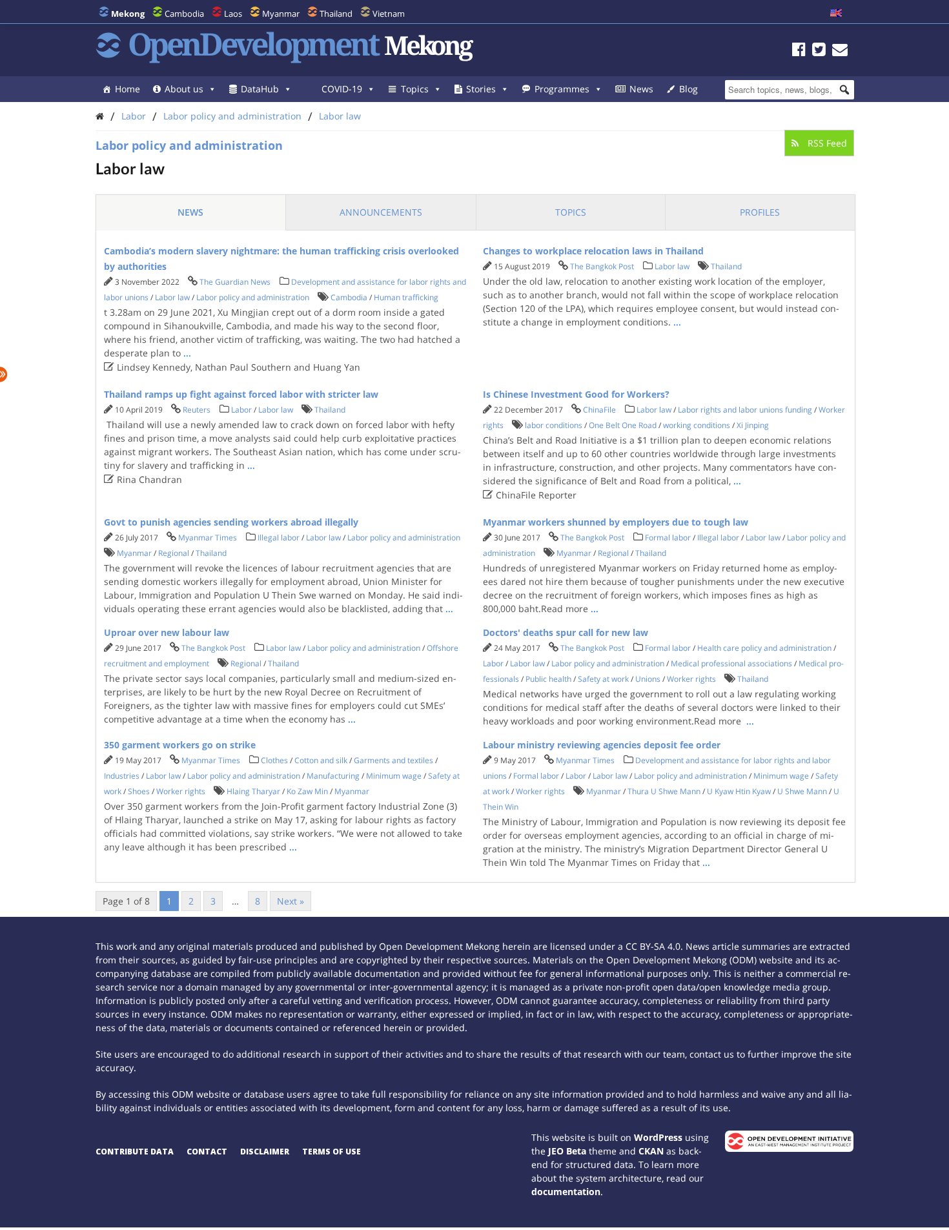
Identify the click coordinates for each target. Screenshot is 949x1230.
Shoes (139, 791)
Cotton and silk (320, 760)
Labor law (340, 116)
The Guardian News (234, 281)
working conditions (696, 425)
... (187, 353)
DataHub (260, 89)
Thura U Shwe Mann (664, 791)
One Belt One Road (623, 425)
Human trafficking (406, 297)
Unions (647, 678)
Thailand (336, 13)
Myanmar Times (207, 537)
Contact (207, 1151)
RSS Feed (826, 143)
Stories (481, 89)
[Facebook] (799, 51)
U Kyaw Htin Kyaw (739, 791)
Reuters (196, 409)
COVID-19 (341, 89)
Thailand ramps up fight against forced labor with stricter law (241, 394)
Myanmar (281, 13)
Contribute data (135, 1151)
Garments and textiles (393, 760)
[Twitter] (819, 51)
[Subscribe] (840, 51)
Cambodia (184, 13)
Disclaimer (264, 1151)
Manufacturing (333, 775)
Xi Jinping (753, 425)
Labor (133, 116)
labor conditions (553, 425)
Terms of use (331, 1151)
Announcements (381, 212)
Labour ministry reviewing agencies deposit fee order (601, 745)
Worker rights (691, 678)
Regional (173, 553)
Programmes (562, 89)
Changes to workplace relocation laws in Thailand (593, 251)
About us (184, 89)
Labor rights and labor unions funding (745, 409)
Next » (290, 901)
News (641, 89)
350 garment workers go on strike (180, 745)
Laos (233, 13)
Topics (415, 89)
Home (127, 89)
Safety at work (603, 678)
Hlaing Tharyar (253, 791)
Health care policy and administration (764, 647)
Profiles (760, 212)
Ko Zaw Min (307, 791)
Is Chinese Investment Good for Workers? (576, 394)
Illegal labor (279, 537)
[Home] (100, 116)
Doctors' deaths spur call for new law (565, 632)
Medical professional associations (731, 663)
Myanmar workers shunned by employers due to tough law (615, 522)
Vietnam (388, 13)
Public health (548, 678)
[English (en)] (836, 13)
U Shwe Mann (802, 791)
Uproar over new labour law (166, 632)
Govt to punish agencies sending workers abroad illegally (231, 522)
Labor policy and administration (232, 116)
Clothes (274, 760)
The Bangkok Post (602, 266)
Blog (688, 89)
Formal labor (668, 537)
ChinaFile (599, 409)
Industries (121, 775)
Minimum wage (394, 775)
